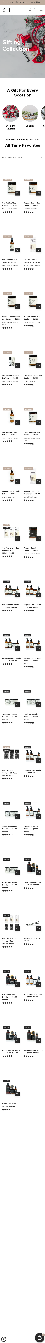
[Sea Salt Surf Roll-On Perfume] (17, 365)
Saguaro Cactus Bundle (33, 605)
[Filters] (42, 157)
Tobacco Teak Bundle (32, 882)
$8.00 (37, 262)
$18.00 (26, 941)
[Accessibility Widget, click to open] (3, 1339)
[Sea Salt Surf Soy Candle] (17, 193)
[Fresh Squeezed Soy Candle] (38, 422)
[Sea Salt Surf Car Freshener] (38, 250)
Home (4, 157)
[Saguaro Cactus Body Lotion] (17, 481)
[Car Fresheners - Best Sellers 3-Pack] (17, 538)
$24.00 (13, 435)
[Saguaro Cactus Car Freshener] (38, 481)
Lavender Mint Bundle (32, 770)
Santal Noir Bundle (9, 1104)
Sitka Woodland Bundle (33, 1050)
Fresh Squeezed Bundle (11, 658)
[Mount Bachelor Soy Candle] (38, 306)
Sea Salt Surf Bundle (10, 605)
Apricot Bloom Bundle (33, 994)
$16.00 (13, 262)
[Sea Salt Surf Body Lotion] (17, 422)
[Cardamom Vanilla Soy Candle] (38, 365)
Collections (12, 157)
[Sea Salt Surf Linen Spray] (17, 250)
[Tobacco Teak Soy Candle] (38, 538)
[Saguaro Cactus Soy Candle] (38, 193)
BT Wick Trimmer (31, 938)
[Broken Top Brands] (7, 10)
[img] (7, 212)
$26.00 (14, 205)
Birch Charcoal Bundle (11, 1050)
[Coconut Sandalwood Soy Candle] (17, 306)
